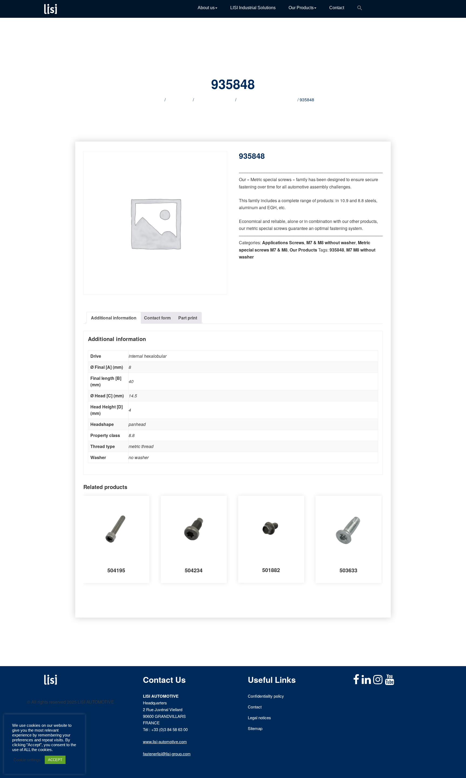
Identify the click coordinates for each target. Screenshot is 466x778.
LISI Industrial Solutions (253, 7)
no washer (139, 457)
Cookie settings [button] (27, 760)
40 (131, 381)
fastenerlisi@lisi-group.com (167, 753)
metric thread (141, 446)
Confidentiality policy (266, 696)
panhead (137, 424)
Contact (336, 7)
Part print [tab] (187, 318)
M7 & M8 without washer (331, 242)
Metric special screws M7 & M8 (266, 100)
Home (157, 100)
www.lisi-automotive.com (165, 741)
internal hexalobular (147, 356)
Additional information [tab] (113, 318)
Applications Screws (214, 100)
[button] (359, 9)
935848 (337, 250)
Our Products (301, 7)
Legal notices (259, 717)
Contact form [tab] (157, 318)
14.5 (133, 396)
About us (206, 7)
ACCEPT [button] (55, 760)
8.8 (132, 435)
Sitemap (255, 728)
